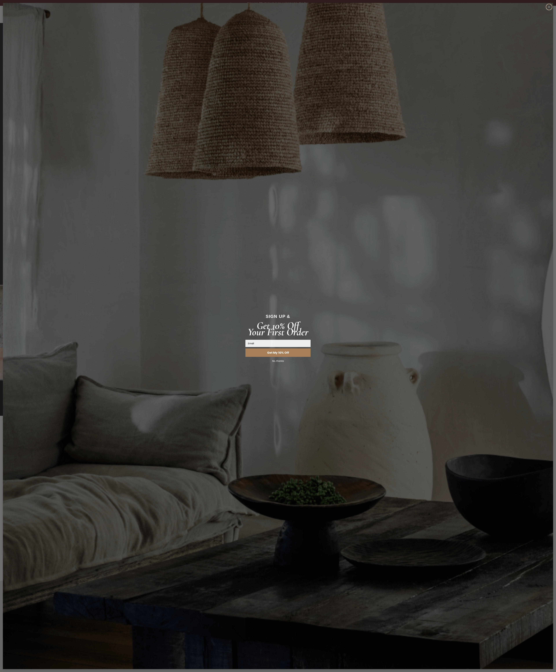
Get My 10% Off (278, 353)
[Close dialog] (549, 7)
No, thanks (278, 361)
